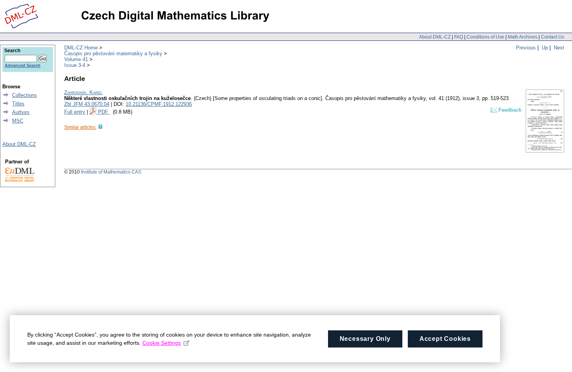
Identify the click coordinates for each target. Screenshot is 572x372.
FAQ (458, 37)
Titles (18, 104)
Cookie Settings (161, 343)
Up (545, 48)
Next (559, 48)
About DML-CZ (435, 37)
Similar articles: (80, 127)
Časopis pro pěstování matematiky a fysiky (113, 53)
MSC (17, 121)
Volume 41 (76, 59)
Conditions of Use (485, 37)
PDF (104, 112)
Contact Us (552, 37)
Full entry (74, 112)
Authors (21, 112)
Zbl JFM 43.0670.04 (86, 104)
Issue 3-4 (74, 65)
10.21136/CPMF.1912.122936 (159, 104)
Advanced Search (22, 65)
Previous (526, 48)
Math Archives (522, 37)
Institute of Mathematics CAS (111, 172)
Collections (24, 95)
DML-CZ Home (81, 48)
